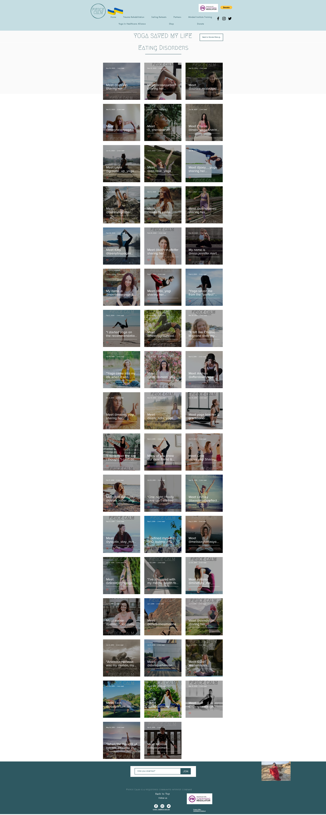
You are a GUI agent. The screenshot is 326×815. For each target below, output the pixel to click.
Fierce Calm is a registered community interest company (159, 789)
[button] (226, 7)
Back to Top (162, 794)
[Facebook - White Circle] (156, 806)
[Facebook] (218, 18)
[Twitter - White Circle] (169, 806)
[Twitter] (230, 18)
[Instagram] (224, 18)
